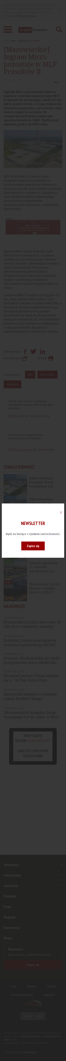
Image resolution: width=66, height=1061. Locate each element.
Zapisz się (33, 546)
